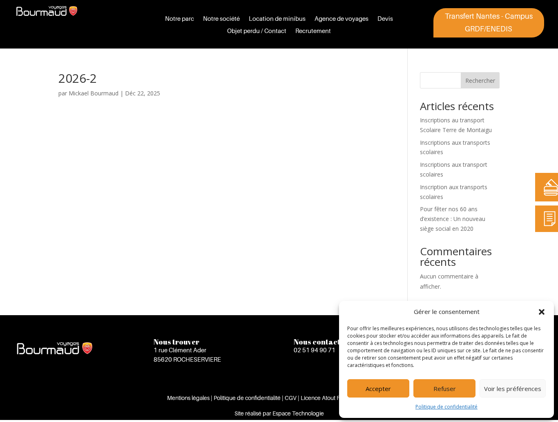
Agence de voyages (341, 18)
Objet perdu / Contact (256, 31)
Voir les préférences (512, 388)
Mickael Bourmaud (93, 93)
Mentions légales (188, 397)
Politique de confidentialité (446, 406)
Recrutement (313, 31)
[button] (542, 312)
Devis (385, 18)
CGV (291, 397)
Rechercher (480, 80)
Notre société (221, 18)
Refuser (444, 388)
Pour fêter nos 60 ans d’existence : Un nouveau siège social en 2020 (452, 218)
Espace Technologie (298, 413)
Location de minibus (277, 18)
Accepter (378, 388)
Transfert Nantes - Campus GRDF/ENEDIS (489, 22)
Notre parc (179, 18)
